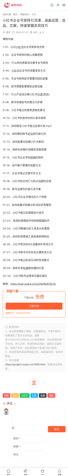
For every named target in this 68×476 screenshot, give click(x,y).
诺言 (8, 32)
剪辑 (41, 220)
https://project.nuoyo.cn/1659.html (25, 364)
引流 (40, 94)
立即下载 (34, 306)
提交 (56, 429)
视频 (33, 157)
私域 (25, 268)
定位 (30, 133)
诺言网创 (13, 5)
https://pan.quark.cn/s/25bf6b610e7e (33, 283)
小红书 (20, 47)
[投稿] (52, 5)
